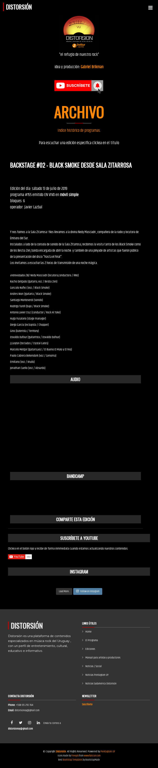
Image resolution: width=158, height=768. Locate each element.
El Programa (91, 640)
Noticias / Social (93, 666)
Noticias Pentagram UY (96, 675)
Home (88, 631)
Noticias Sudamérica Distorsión (100, 683)
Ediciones (90, 649)
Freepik (75, 756)
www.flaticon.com (92, 756)
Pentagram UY (108, 751)
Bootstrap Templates (72, 760)
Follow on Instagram (89, 591)
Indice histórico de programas (79, 130)
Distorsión (19, 7)
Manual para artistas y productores (102, 657)
